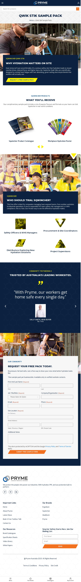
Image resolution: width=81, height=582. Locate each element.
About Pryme (7, 511)
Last (42, 389)
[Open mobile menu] (2, 3)
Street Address (12, 420)
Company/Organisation (52, 393)
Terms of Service (65, 446)
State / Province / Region (15, 428)
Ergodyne (45, 507)
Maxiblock (46, 515)
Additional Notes (14, 432)
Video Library (7, 541)
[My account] (79, 3)
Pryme (44, 519)
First (9, 389)
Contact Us (7, 523)
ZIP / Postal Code (46, 428)
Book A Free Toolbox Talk (12, 519)
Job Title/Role (16, 393)
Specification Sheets (10, 537)
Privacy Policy (50, 446)
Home (31, 20)
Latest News (7, 515)
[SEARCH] (77, 8)
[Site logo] (40, 3)
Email (13, 402)
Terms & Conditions (30, 566)
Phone (46, 402)
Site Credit (54, 566)
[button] (38, 146)
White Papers (8, 545)
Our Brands (47, 503)
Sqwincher (46, 511)
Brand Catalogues (9, 533)
